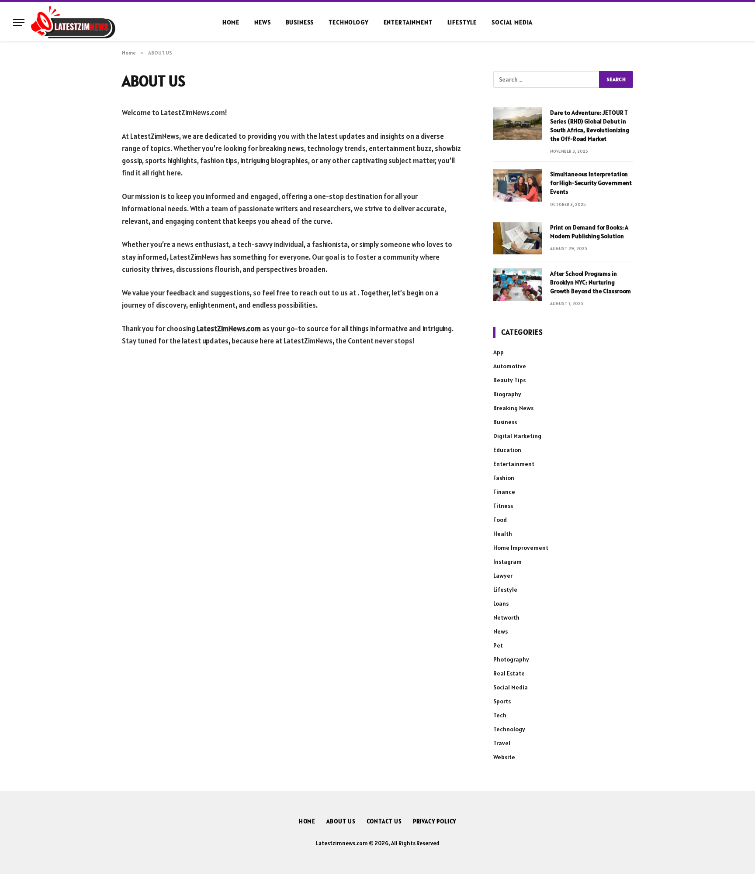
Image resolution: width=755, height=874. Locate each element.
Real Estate (509, 673)
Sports (502, 701)
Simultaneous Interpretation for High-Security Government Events (591, 182)
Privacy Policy (435, 821)
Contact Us (384, 821)
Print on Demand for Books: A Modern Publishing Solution (589, 231)
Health (502, 534)
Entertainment (408, 22)
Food (500, 520)
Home (230, 22)
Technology (348, 22)
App (498, 352)
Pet (498, 645)
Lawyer (503, 575)
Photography (511, 659)
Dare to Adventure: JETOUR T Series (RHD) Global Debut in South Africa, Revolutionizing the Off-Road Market (589, 126)
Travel (501, 743)
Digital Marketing (517, 436)
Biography (507, 394)
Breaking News (513, 408)
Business (300, 22)
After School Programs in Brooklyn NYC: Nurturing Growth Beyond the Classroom (590, 282)
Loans (501, 603)
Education (507, 450)
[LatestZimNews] (73, 22)
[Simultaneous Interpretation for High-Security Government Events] (517, 185)
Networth (506, 617)
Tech (499, 715)
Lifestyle (462, 22)
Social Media (512, 22)
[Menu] (18, 22)
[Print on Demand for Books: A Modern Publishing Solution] (517, 238)
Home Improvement (520, 548)
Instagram (507, 562)
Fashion (503, 478)
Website (504, 757)
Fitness (503, 506)
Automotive (509, 366)
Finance (504, 492)
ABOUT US (340, 821)
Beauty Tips (509, 380)
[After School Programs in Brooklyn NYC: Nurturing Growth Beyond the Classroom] (517, 284)
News (262, 22)
